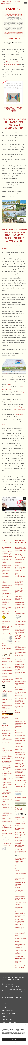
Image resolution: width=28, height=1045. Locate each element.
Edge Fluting (18, 555)
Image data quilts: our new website (6, 566)
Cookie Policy (7, 1019)
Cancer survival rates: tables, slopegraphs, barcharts (19, 597)
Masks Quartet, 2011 (6, 622)
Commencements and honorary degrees (20, 712)
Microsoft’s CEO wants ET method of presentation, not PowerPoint (20, 835)
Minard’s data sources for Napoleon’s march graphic (20, 583)
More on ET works (13, 39)
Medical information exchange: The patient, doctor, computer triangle (20, 701)
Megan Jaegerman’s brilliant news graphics (20, 809)
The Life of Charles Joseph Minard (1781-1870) (20, 590)
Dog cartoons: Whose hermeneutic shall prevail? (7, 813)
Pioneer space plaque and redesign (20, 612)
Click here (5, 152)
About (4, 1004)
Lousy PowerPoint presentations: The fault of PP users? (20, 758)
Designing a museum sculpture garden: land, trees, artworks (7, 672)
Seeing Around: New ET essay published (7, 690)
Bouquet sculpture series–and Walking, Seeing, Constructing (7, 756)
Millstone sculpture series (7, 821)
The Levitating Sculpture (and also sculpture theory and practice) (7, 806)
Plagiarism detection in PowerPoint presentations (20, 771)
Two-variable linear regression (20, 903)
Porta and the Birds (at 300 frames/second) (7, 707)
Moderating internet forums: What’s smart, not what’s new (20, 654)
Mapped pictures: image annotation (20, 688)
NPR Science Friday (19, 409)
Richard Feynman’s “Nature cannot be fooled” (20, 786)
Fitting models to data (19, 878)
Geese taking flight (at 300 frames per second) (7, 701)
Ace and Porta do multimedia (6, 607)
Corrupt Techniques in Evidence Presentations (20, 694)
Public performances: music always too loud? (20, 647)
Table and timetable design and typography (20, 952)
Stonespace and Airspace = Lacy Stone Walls (6, 571)
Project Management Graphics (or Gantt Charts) (20, 576)
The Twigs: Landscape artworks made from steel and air (7, 833)
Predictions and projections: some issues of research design (20, 897)
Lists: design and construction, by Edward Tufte (19, 765)
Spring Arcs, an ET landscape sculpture (7, 826)
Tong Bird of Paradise (5, 717)
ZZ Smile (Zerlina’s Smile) (6, 726)
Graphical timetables (20, 938)
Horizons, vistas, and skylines (7, 778)
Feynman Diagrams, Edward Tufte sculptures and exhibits (7, 628)
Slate (3, 424)
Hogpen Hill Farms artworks (7, 581)
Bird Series (4, 796)
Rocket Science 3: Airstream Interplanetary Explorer (6, 602)
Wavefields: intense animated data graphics (20, 799)
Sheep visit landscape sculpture (7, 738)
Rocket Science (6, 730)
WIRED (9, 384)
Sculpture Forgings (7, 633)
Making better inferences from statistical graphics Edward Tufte (20, 922)
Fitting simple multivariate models (20, 908)
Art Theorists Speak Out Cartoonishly (7, 761)
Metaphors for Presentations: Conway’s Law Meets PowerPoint (20, 733)
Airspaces (4, 676)
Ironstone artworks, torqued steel (7, 586)
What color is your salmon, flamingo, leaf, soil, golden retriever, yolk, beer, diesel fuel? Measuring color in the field (20, 633)
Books (4, 1007)
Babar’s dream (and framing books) (7, 844)
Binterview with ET (7, 818)
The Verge (20, 407)
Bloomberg (20, 392)
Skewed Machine (6, 742)
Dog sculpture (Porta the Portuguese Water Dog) (7, 681)
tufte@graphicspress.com (13, 43)
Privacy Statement (18, 1042)
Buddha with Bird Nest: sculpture (6, 734)
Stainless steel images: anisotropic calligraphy (7, 750)
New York (10, 402)
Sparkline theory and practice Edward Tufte (20, 683)
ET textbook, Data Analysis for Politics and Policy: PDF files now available (20, 549)
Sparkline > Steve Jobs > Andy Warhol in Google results (20, 851)
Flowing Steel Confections (5, 577)
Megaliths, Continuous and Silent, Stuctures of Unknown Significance (6, 593)
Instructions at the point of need (20, 677)
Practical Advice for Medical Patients (20, 966)
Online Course (7, 1010)
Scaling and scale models (19, 828)
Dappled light (18, 791)
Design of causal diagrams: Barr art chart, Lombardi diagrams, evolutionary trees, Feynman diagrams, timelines (20, 669)
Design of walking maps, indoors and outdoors (6, 561)
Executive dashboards (18, 642)
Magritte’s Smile (6, 658)
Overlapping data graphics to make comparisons (20, 945)
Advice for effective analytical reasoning (20, 781)
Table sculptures (6, 745)
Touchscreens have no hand (20, 869)
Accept (14, 1039)
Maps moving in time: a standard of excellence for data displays (20, 914)
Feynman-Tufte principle (19, 706)
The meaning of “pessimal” (19, 891)
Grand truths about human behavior (20, 776)
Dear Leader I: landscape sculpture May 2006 (7, 773)
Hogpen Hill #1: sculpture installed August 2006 (6, 767)
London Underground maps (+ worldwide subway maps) (20, 568)
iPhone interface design (19, 818)
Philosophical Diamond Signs (5, 612)
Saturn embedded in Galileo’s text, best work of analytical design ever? (20, 560)
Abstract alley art (6, 667)
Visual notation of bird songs (20, 608)
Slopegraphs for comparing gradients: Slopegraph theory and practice (20, 843)
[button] (25, 1025)
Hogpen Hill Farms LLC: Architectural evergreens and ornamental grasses (7, 554)
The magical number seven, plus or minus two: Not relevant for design (20, 624)
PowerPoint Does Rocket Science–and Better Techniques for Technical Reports (20, 725)
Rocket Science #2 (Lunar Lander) (6, 649)
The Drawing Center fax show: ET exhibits (7, 662)
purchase (4, 248)
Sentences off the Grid (6, 547)
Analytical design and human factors (20, 603)
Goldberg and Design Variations (20, 957)
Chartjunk (18, 941)
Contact (5, 1016)
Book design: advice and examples (20, 660)
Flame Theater (5, 711)
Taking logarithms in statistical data (20, 874)
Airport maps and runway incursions (20, 753)
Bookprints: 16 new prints (7, 800)
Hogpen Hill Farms (9, 1013)
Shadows (17, 865)
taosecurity (5, 397)
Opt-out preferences (9, 1042)
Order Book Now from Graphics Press (13, 109)
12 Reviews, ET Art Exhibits (7, 644)
